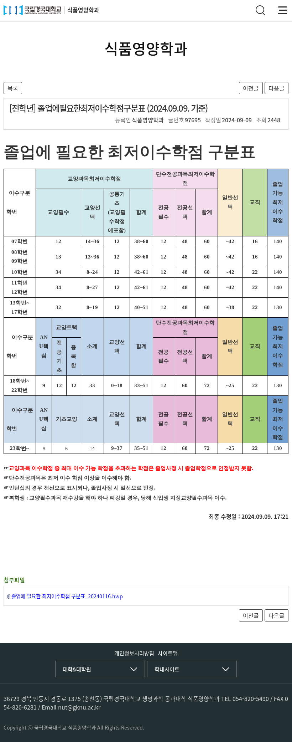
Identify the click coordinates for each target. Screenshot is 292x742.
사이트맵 (168, 653)
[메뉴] (282, 10)
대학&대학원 (77, 669)
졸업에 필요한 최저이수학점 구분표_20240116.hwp (67, 596)
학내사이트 (167, 669)
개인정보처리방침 (134, 653)
